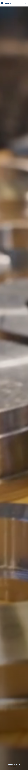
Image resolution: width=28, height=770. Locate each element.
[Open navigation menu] (25, 3)
